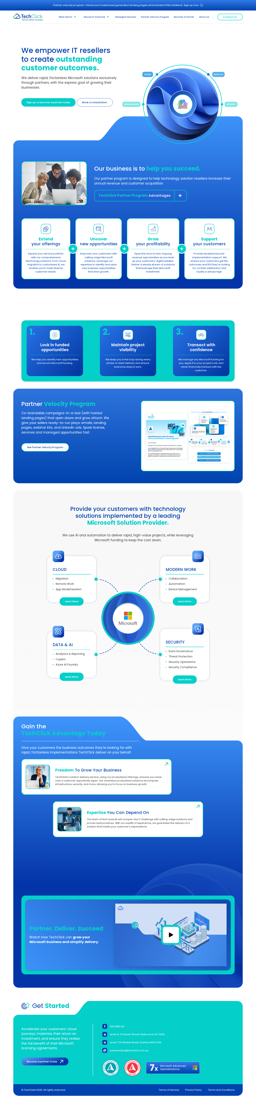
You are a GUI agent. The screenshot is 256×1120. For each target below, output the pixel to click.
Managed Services (125, 17)
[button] (67, 17)
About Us (204, 17)
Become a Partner (184, 17)
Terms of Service (169, 1089)
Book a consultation (94, 102)
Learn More (71, 601)
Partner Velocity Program (155, 17)
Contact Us (230, 17)
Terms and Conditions (221, 1089)
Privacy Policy (193, 1089)
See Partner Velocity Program (45, 447)
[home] (28, 17)
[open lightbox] (171, 935)
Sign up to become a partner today (48, 102)
